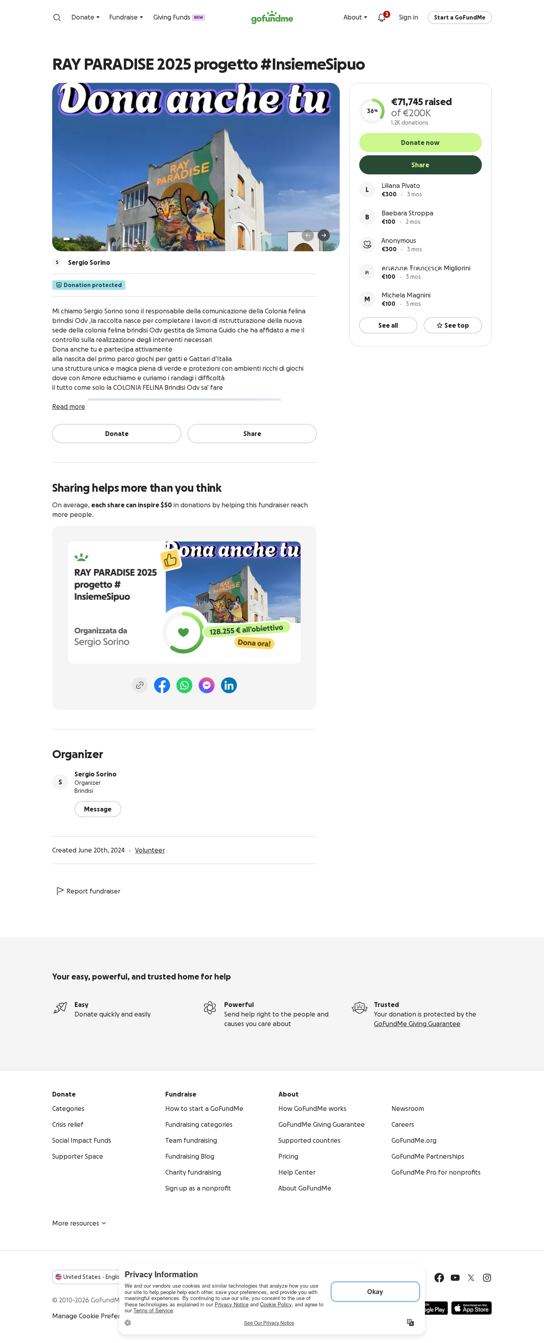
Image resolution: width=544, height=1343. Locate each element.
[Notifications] (381, 17)
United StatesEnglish (93, 1277)
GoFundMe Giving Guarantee (417, 1023)
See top (456, 325)
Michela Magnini (406, 295)
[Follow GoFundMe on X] (471, 1278)
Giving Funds (178, 17)
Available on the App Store (471, 1308)
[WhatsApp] (184, 685)
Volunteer (150, 850)
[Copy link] (140, 685)
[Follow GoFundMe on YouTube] (455, 1278)
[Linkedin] (229, 685)
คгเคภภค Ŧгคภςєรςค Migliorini (426, 268)
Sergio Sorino (95, 774)
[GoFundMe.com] (272, 17)
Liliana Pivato (401, 185)
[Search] (57, 17)
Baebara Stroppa (407, 213)
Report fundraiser (93, 891)
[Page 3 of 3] (79, 239)
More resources (75, 1223)
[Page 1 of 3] (66, 239)
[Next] (323, 235)
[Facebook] (162, 685)
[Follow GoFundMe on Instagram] (487, 1278)
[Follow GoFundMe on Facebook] (439, 1278)
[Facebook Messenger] (207, 685)
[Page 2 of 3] (74, 239)
